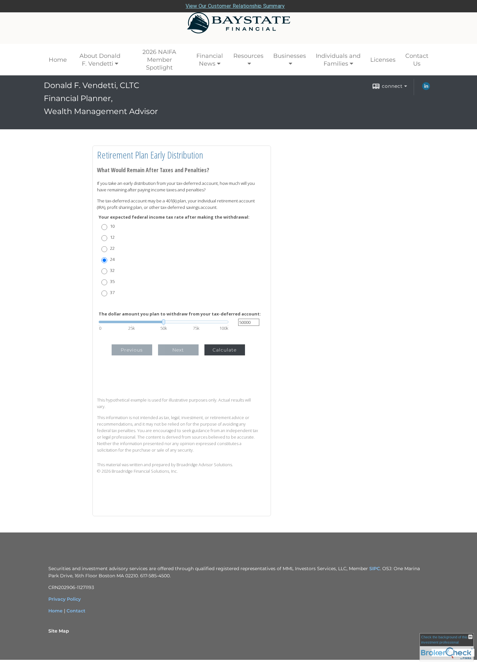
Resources (248, 55)
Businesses (289, 55)
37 (112, 292)
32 (112, 270)
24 (112, 259)
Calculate (225, 350)
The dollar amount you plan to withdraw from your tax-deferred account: (180, 314)
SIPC (374, 568)
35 (112, 281)
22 (112, 248)
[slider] (163, 322)
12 (112, 237)
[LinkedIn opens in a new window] (426, 88)
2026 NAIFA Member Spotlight (159, 59)
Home (58, 59)
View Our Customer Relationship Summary (235, 6)
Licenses (383, 59)
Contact (76, 611)
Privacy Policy (64, 599)
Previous (132, 350)
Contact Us (416, 59)
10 (112, 226)
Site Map (58, 631)
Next (178, 350)
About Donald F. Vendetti (100, 59)
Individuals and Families (338, 59)
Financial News (209, 59)
